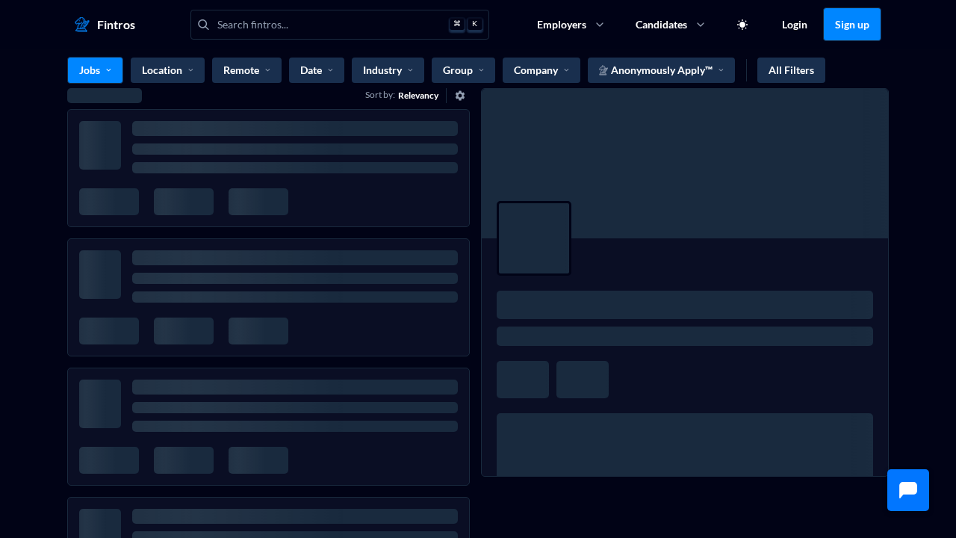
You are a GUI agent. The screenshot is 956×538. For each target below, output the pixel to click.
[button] (908, 490)
